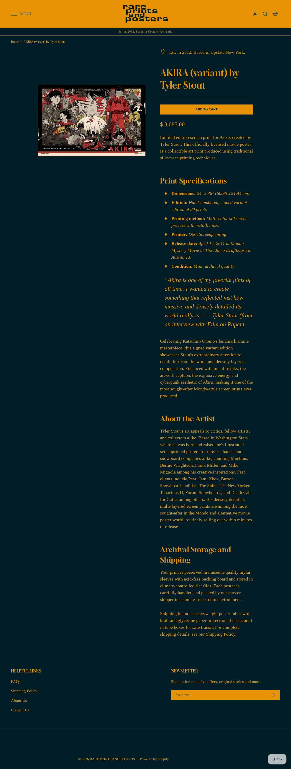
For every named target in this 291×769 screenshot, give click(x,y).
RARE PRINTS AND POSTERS (112, 759)
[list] (93, 122)
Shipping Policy (220, 634)
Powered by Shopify (154, 759)
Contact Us (20, 710)
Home (15, 41)
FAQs (15, 681)
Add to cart (207, 109)
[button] (265, 14)
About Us (19, 700)
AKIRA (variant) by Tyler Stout (44, 41)
